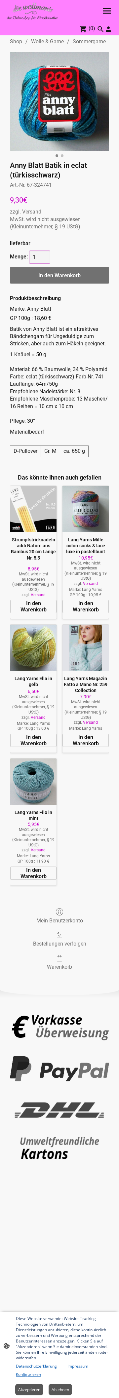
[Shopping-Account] (108, 29)
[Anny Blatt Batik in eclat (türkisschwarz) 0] (59, 101)
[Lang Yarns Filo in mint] (33, 781)
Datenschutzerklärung (36, 1366)
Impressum (77, 1366)
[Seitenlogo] (32, 11)
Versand (31, 212)
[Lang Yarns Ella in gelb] (33, 648)
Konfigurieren (28, 1374)
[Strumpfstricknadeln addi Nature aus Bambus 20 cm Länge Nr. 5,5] (33, 509)
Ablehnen (60, 1389)
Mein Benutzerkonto (59, 920)
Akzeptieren (29, 1389)
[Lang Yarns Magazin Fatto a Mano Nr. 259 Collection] (85, 648)
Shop (16, 41)
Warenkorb (59, 967)
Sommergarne (89, 41)
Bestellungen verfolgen (59, 944)
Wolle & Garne (47, 41)
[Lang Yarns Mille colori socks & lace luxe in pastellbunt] (85, 509)
